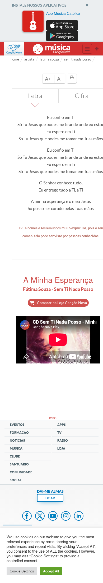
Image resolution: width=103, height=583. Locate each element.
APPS (61, 424)
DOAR (50, 498)
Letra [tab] (35, 95)
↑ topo (51, 418)
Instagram (66, 516)
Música (16, 448)
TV (59, 432)
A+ (48, 79)
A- (59, 79)
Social (15, 480)
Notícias (17, 440)
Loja (61, 448)
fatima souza (49, 59)
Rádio (62, 440)
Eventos (17, 424)
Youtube (53, 516)
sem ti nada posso (77, 59)
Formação (19, 432)
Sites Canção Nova (96, 49)
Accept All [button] (51, 570)
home (15, 59)
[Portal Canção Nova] (14, 48)
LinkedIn (78, 516)
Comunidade (21, 472)
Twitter (40, 516)
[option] (51, 26)
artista (29, 59)
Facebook (27, 516)
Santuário (19, 464)
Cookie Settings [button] (22, 570)
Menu (87, 49)
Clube (15, 456)
